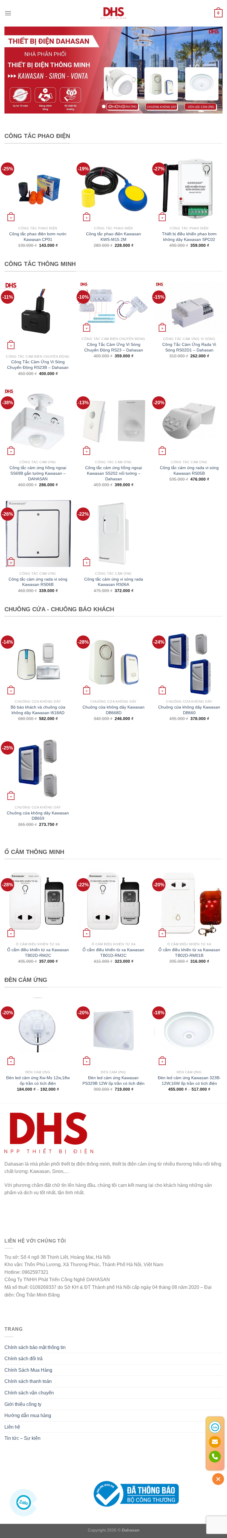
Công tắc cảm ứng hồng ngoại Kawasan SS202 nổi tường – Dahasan (113, 473)
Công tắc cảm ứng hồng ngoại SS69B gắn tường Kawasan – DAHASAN (37, 473)
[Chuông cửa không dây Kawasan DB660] (189, 661)
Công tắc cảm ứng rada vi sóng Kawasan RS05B (189, 470)
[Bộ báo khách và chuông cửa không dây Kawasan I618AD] (38, 661)
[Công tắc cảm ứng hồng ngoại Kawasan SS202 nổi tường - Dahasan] (113, 422)
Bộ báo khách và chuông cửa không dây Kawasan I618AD (38, 710)
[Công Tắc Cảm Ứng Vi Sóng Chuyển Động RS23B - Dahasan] (38, 316)
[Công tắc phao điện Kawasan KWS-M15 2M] (113, 188)
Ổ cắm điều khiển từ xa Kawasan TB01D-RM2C (113, 952)
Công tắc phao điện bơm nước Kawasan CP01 (38, 236)
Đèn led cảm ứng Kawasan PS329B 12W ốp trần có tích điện (113, 1080)
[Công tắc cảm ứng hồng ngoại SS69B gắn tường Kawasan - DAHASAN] (38, 422)
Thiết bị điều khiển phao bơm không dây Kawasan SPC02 (189, 236)
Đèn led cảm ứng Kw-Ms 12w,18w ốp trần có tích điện (38, 1080)
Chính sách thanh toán (28, 1381)
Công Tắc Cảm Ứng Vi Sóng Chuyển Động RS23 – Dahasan (113, 347)
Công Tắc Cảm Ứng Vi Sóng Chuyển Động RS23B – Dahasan (38, 364)
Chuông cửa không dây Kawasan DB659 (38, 816)
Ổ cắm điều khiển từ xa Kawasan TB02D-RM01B (189, 952)
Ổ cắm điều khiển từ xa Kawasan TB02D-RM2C (38, 952)
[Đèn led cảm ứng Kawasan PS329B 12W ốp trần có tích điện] (113, 1032)
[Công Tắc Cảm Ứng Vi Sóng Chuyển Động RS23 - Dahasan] (113, 308)
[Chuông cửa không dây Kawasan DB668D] (113, 661)
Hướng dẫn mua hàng (27, 1415)
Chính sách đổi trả (23, 1358)
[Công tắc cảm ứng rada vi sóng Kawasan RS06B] (38, 533)
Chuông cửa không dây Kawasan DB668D (113, 710)
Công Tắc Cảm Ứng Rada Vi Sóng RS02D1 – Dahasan (189, 347)
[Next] (210, 70)
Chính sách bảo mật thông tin (35, 1347)
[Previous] (16, 70)
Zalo (42, 1503)
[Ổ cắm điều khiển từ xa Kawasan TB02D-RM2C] (38, 904)
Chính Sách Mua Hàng (28, 1370)
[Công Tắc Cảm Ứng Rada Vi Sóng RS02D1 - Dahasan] (189, 308)
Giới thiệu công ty (22, 1404)
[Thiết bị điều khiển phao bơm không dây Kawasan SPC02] (189, 188)
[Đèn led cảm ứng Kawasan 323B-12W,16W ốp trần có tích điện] (189, 1032)
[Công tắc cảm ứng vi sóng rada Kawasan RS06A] (113, 533)
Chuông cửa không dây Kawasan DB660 (189, 710)
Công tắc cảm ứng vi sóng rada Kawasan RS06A (113, 582)
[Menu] (8, 13)
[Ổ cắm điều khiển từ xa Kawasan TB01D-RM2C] (113, 904)
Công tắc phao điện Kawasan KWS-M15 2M (113, 236)
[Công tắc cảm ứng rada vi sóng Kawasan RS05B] (189, 422)
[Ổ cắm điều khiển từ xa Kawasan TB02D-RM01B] (189, 904)
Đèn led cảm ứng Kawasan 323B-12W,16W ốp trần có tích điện (189, 1080)
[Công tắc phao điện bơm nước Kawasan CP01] (38, 188)
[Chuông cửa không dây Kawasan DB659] (38, 767)
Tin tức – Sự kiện (22, 1438)
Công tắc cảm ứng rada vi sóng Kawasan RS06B (38, 582)
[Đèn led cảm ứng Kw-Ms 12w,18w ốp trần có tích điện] (38, 1032)
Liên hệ (12, 1426)
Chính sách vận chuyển (29, 1392)
